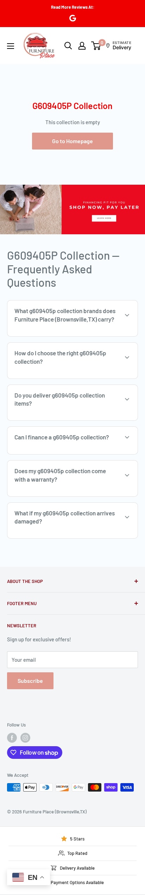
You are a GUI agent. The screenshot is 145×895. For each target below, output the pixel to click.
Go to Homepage (72, 141)
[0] (96, 46)
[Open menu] (10, 46)
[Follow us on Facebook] (12, 738)
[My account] (82, 46)
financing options (66, 453)
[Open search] (68, 46)
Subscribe (30, 680)
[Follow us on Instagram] (25, 738)
